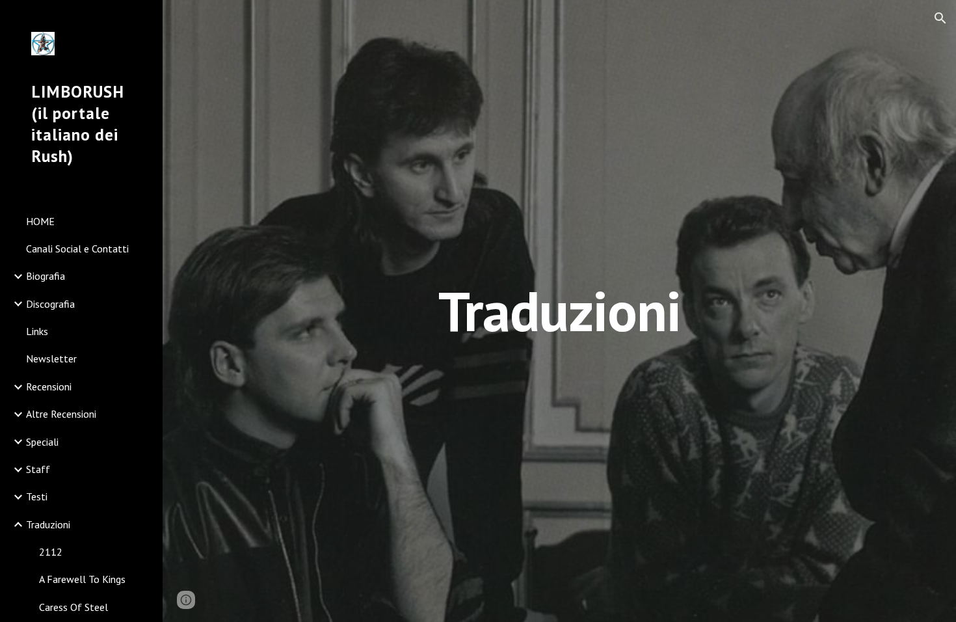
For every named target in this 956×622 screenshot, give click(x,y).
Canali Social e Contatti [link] (77, 248)
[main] (559, 311)
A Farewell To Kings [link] (82, 579)
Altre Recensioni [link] (61, 413)
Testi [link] (36, 496)
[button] (940, 18)
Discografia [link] (50, 303)
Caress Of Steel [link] (73, 607)
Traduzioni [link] (48, 524)
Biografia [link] (45, 275)
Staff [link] (38, 469)
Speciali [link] (42, 441)
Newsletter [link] (51, 358)
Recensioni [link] (49, 386)
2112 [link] (50, 551)
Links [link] (37, 331)
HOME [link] (40, 221)
